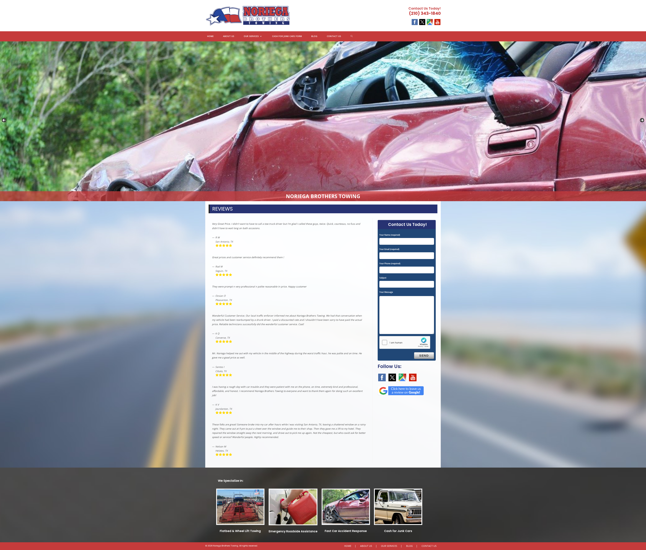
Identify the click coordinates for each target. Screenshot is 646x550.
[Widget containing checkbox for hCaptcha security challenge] (404, 342)
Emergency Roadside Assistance (293, 531)
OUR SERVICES (389, 545)
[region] (323, 121)
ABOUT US (366, 545)
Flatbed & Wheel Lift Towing (240, 531)
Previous (4, 120)
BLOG (409, 545)
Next (641, 120)
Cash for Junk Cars (398, 531)
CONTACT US (429, 545)
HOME (347, 545)
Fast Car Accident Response (346, 531)
